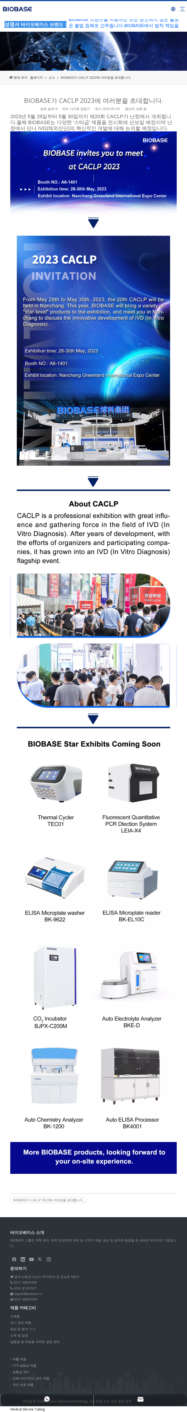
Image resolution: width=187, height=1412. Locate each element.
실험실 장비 (21, 1372)
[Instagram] (48, 1259)
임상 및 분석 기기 (22, 1329)
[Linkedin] (22, 1259)
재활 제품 (19, 1359)
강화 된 (141, 109)
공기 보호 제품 (20, 1322)
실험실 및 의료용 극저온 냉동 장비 (35, 1341)
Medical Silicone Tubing (27, 1409)
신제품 (15, 1316)
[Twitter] (40, 1259)
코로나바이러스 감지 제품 (31, 1378)
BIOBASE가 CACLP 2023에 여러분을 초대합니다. (48, 1200)
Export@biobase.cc (28, 1294)
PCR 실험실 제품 (24, 1365)
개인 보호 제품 (23, 1384)
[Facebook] (14, 1259)
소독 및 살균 (19, 1335)
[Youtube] (31, 1259)
